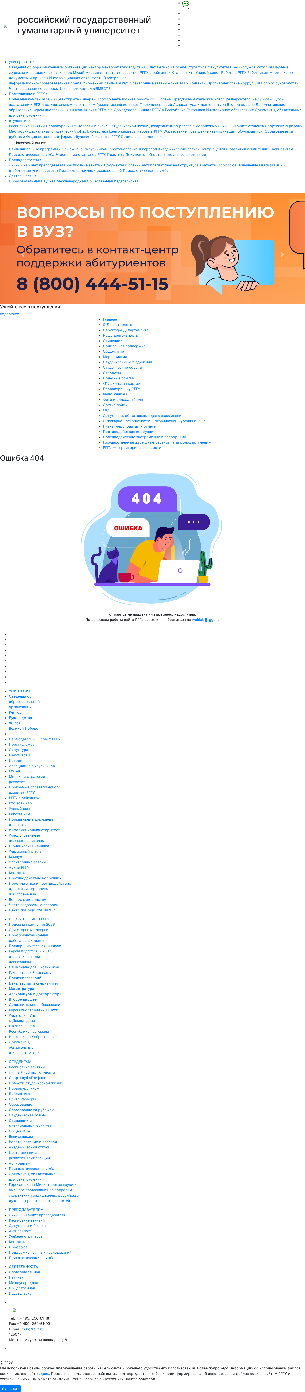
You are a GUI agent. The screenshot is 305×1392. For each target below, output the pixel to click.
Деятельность (22, 176)
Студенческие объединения (127, 362)
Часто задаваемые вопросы (34, 88)
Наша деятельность (120, 335)
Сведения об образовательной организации (48, 67)
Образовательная (24, 181)
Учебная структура (182, 165)
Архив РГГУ (178, 83)
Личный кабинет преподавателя (37, 165)
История (264, 67)
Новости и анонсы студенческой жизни (112, 126)
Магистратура (21, 988)
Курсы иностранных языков (57, 110)
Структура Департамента (125, 330)
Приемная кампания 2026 (32, 99)
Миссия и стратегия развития (112, 72)
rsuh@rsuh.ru (33, 1329)
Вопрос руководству (279, 83)
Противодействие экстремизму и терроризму (144, 437)
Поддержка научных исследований (90, 170)
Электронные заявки (148, 83)
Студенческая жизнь (27, 1115)
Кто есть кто (183, 72)
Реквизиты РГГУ (105, 136)
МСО (107, 410)
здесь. (44, 1373)
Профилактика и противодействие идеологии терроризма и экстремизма (40, 888)
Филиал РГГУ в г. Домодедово (110, 110)
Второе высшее (241, 104)
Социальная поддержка (142, 136)
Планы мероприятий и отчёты (130, 426)
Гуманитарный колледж (117, 104)
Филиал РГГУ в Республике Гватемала (171, 110)
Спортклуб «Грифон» (283, 126)
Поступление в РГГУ (27, 94)
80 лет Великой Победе (165, 67)
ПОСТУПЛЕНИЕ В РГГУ (29, 919)
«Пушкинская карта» (121, 383)
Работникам (258, 72)
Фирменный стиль (98, 83)
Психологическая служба (31, 154)
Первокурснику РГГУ (121, 389)
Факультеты (218, 67)
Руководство (131, 67)
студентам (19, 120)
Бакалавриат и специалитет (34, 983)
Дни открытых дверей (76, 99)
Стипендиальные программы (35, 149)
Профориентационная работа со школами (134, 99)
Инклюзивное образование (230, 110)
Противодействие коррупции (233, 83)
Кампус (122, 83)
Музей (78, 72)
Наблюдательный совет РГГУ (35, 739)
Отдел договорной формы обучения (58, 136)
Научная (48, 181)
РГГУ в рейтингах (155, 72)
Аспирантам (282, 149)
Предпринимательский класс (199, 99)
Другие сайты (115, 405)
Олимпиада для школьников (34, 967)
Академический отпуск (178, 149)
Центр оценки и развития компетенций (236, 149)
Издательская (126, 181)
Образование (175, 131)
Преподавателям (24, 160)
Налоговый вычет (30, 143)
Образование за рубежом (31, 1109)
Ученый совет (208, 72)
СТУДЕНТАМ (20, 1061)
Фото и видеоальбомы (123, 399)
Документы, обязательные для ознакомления (165, 154)
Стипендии (113, 340)
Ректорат (110, 67)
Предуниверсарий (156, 104)
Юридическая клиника (29, 846)
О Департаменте (117, 324)
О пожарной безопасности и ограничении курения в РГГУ (154, 421)
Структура (197, 67)
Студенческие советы (122, 367)
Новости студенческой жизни (35, 1083)
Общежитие (72, 149)
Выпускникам (96, 149)
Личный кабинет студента (241, 126)
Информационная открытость (75, 78)
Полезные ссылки (118, 378)
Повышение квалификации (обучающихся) (226, 131)
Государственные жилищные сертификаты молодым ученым (157, 442)
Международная (71, 181)
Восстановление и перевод (133, 149)
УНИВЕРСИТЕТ (22, 691)
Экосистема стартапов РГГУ (80, 154)
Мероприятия (115, 356)
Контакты (198, 83)
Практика (115, 154)
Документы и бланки (122, 165)
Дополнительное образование (35, 1004)
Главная (110, 319)
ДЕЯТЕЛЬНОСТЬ (23, 1266)
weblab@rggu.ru (206, 619)
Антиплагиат (153, 165)
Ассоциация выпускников (49, 72)
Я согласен (10, 1388)
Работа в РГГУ (233, 72)
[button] (23, 255)
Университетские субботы (249, 99)
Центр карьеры (122, 131)
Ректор (94, 67)
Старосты (112, 373)
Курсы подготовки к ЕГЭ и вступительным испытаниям (30, 956)
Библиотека (97, 131)
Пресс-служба (242, 67)
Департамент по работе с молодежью (183, 126)
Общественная (100, 181)
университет (21, 61)
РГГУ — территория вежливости (132, 447)
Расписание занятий (27, 126)
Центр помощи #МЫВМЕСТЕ (85, 88)
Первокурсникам (61, 126)
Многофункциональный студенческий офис (47, 131)
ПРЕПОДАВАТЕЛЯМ (26, 1209)
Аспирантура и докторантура (199, 104)
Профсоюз (227, 165)
